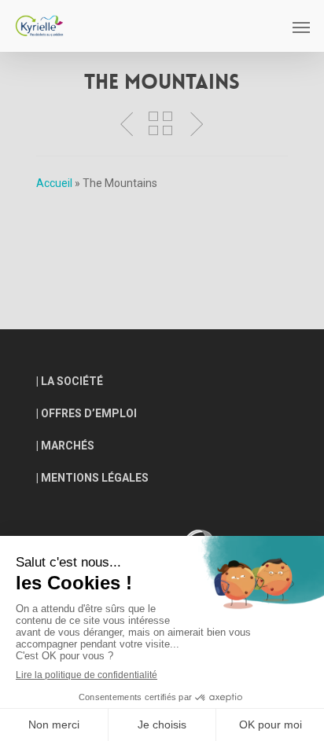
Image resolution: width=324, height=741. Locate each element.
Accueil (54, 183)
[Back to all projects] (160, 124)
